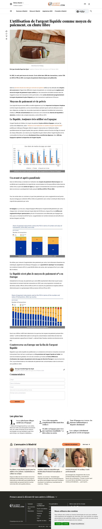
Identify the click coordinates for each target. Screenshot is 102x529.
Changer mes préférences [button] (77, 523)
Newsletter (31, 511)
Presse (39, 516)
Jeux (50, 518)
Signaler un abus (41, 520)
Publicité (39, 513)
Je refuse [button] (65, 523)
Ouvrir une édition (42, 508)
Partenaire (40, 511)
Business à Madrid (21, 11)
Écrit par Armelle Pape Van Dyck (19, 69)
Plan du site (42, 526)
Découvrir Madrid (35, 11)
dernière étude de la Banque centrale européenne (29, 88)
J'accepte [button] (58, 523)
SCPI (50, 509)
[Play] (87, 11)
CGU (38, 518)
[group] (87, 11)
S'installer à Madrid (60, 11)
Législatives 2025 (47, 11)
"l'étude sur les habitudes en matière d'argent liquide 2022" (44, 125)
